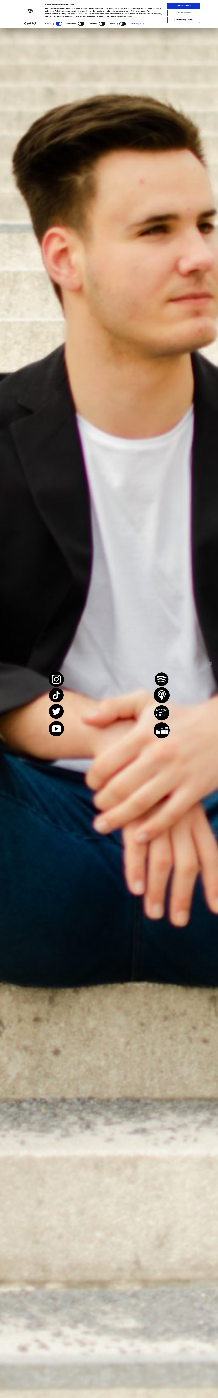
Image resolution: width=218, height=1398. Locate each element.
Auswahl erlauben (183, 13)
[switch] (81, 24)
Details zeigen (135, 24)
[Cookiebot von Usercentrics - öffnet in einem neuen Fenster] (30, 24)
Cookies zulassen (184, 6)
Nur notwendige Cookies (183, 20)
